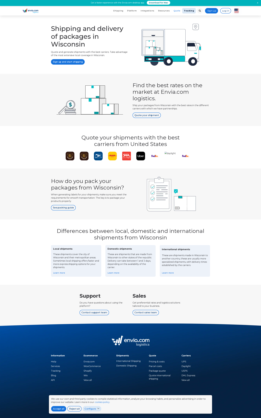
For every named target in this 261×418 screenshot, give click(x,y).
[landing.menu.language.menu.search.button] (200, 10)
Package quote (157, 371)
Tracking (189, 11)
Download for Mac (158, 2)
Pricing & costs (156, 361)
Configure (90, 409)
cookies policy (102, 402)
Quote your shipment (146, 115)
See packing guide (63, 207)
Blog (53, 375)
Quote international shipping (160, 377)
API (53, 380)
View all (88, 380)
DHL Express (188, 375)
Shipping (118, 11)
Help (53, 361)
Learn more (59, 273)
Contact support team (94, 312)
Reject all (74, 409)
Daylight (186, 366)
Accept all (58, 409)
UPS (183, 361)
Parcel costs (155, 366)
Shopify (88, 371)
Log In (225, 11)
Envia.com (89, 361)
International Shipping (128, 361)
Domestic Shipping (126, 365)
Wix (86, 375)
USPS (184, 371)
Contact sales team (145, 312)
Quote (177, 11)
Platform (132, 11)
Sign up (211, 11)
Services (55, 366)
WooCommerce (92, 366)
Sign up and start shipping (68, 62)
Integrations (147, 11)
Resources (164, 11)
